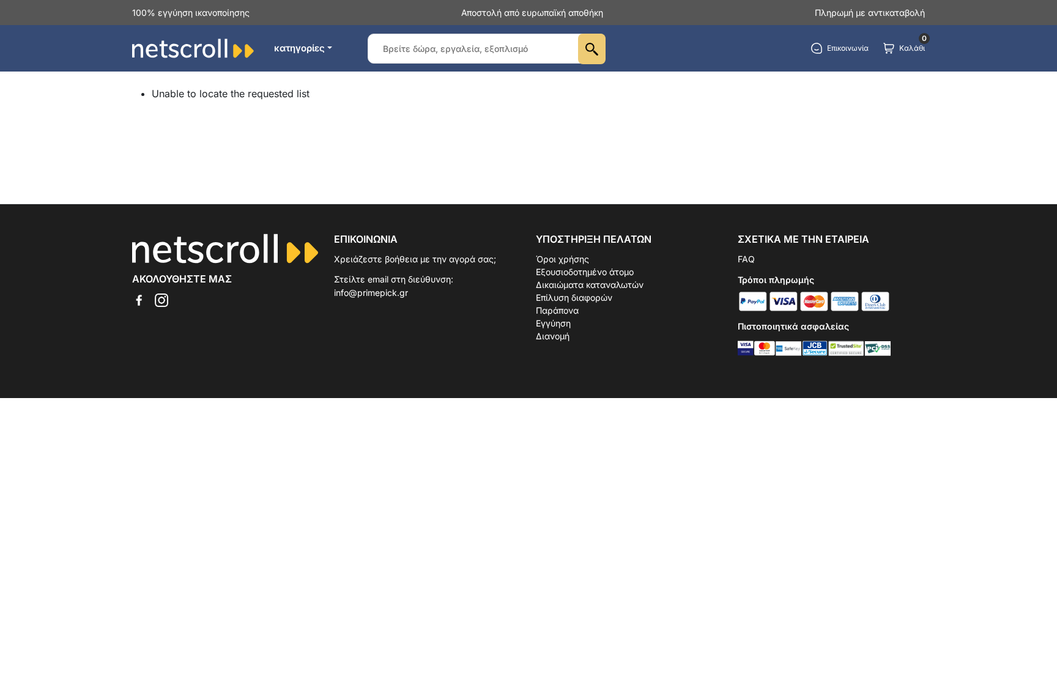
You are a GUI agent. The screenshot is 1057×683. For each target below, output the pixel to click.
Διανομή (552, 336)
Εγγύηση (553, 323)
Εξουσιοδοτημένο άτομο (585, 272)
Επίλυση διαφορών (574, 297)
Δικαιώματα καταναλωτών (589, 284)
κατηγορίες (299, 48)
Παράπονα (557, 310)
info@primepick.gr (371, 292)
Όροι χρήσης (562, 259)
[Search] (592, 49)
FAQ (746, 259)
